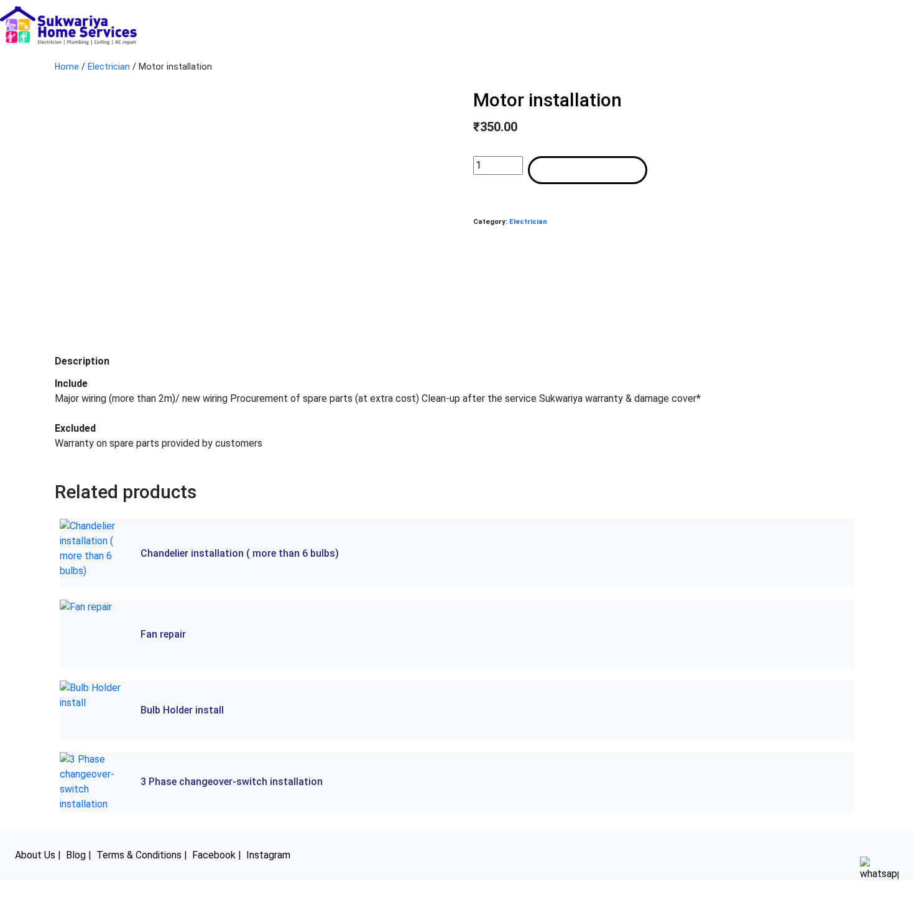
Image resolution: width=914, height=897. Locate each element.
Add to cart (587, 169)
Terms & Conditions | (141, 855)
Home (67, 67)
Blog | (78, 855)
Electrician (109, 67)
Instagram (268, 855)
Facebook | (216, 855)
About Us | (38, 855)
